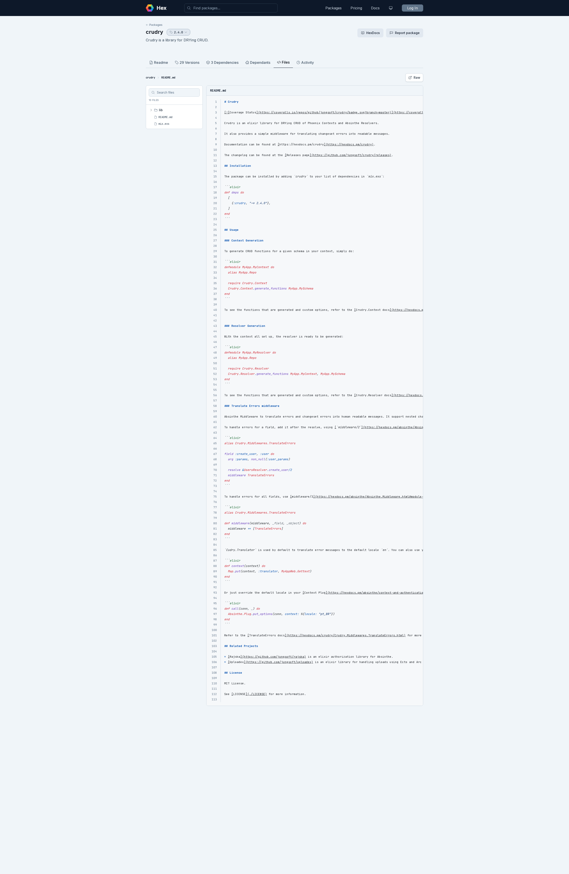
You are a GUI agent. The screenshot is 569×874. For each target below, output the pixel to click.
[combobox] (231, 8)
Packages (333, 8)
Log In (412, 8)
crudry (154, 32)
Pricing (356, 8)
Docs (375, 8)
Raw (417, 77)
